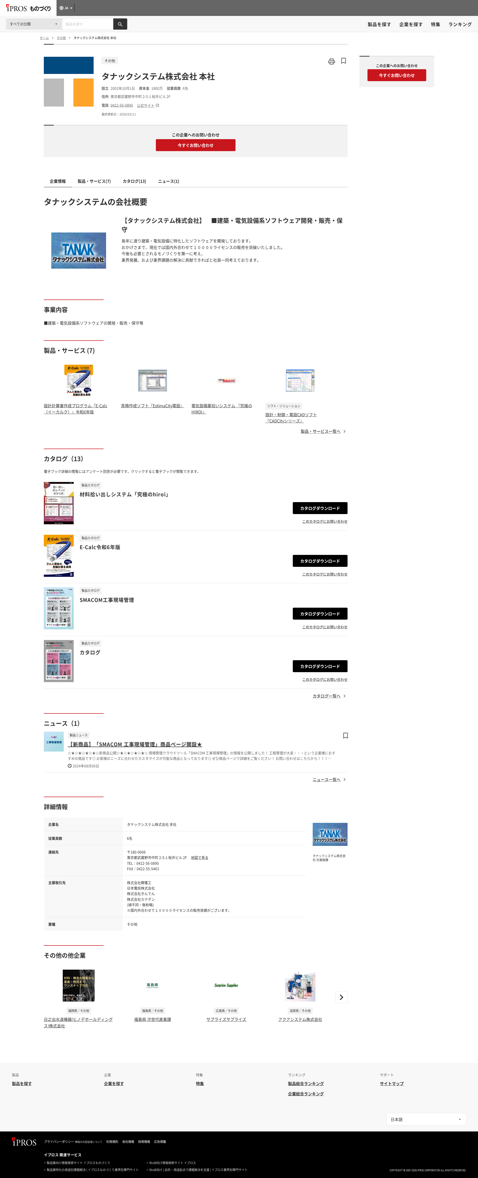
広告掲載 (160, 1141)
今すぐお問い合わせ (196, 145)
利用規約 (112, 1141)
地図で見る (199, 857)
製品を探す (379, 24)
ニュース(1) (168, 181)
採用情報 (144, 1141)
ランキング (460, 24)
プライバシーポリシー (59, 1141)
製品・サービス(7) (94, 181)
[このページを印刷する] (332, 61)
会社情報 (128, 1141)
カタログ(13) (134, 181)
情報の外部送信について (88, 1141)
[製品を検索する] (120, 24)
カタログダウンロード (320, 508)
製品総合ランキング (306, 1083)
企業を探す (411, 24)
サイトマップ (392, 1083)
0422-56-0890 (122, 105)
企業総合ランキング (306, 1094)
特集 (435, 24)
